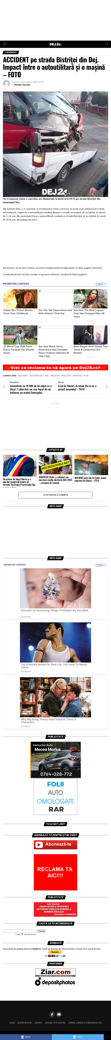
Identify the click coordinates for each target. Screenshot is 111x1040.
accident (23, 376)
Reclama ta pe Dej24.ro (55, 1022)
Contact (38, 1022)
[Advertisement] (55, 20)
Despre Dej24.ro (25, 1022)
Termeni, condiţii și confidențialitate (85, 1022)
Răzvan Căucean (22, 85)
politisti (67, 376)
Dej (47, 376)
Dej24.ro (56, 376)
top (86, 376)
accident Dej (37, 376)
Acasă (12, 1022)
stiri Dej (78, 376)
